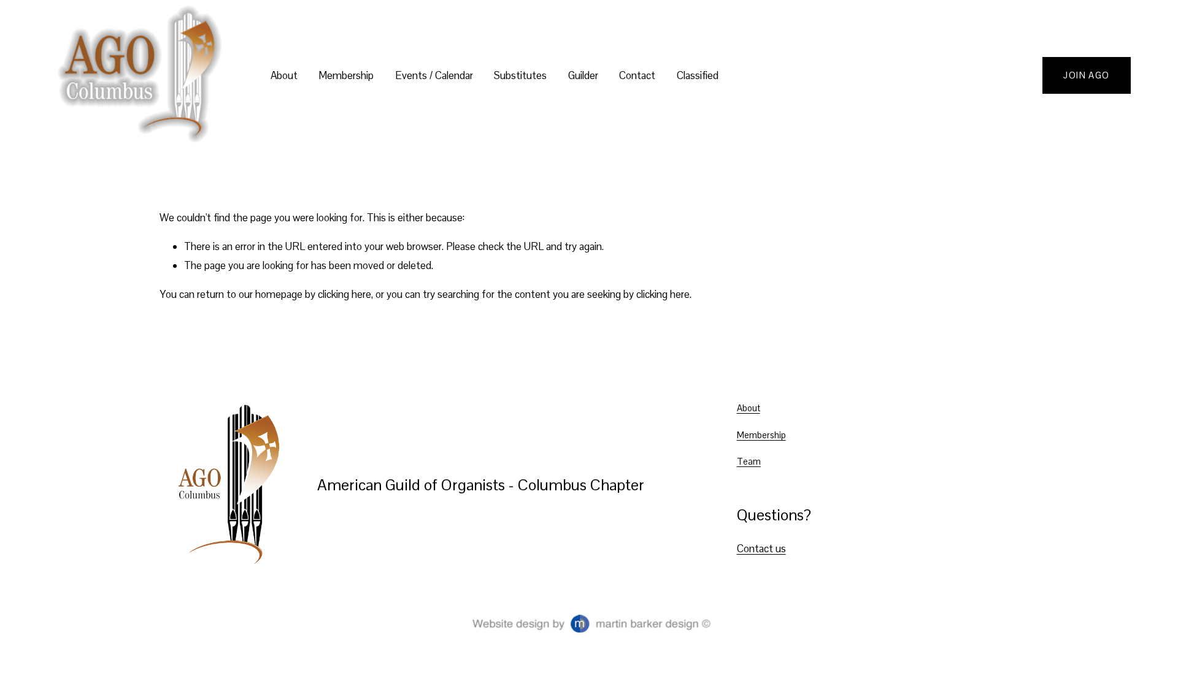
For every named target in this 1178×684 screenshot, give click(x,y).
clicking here (344, 294)
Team (749, 461)
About (748, 408)
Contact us (761, 548)
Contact (637, 75)
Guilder (583, 75)
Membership (761, 435)
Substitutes (520, 75)
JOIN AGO (1086, 75)
